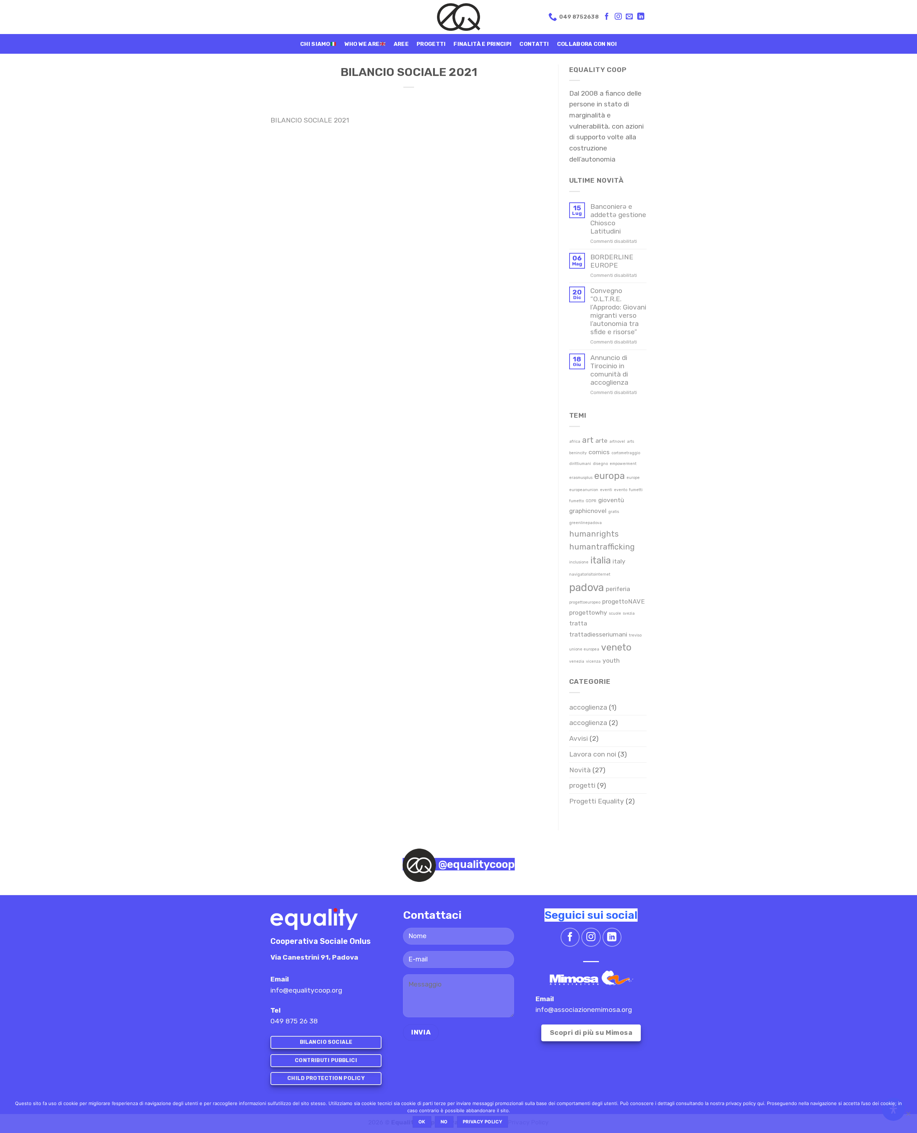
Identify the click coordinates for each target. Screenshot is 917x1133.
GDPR (591, 501)
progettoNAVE (623, 601)
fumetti (636, 490)
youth (611, 660)
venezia (576, 661)
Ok (422, 1121)
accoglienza (588, 707)
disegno (600, 463)
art (588, 440)
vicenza (593, 661)
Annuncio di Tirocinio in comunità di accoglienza (609, 370)
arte (601, 440)
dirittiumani (580, 463)
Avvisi (578, 738)
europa (609, 475)
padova (586, 587)
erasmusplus (580, 477)
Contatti (534, 44)
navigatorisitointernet (589, 574)
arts (630, 441)
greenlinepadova (585, 522)
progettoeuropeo (584, 602)
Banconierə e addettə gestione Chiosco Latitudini (618, 218)
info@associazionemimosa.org (584, 1009)
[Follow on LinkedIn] (640, 17)
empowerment (623, 463)
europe (633, 477)
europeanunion (583, 490)
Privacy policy (482, 1121)
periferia (618, 588)
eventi (606, 490)
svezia (629, 613)
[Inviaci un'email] (629, 17)
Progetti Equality (596, 801)
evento (620, 490)
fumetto (576, 501)
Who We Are (361, 44)
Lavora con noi (592, 754)
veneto (616, 647)
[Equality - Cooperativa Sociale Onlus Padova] (458, 17)
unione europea (584, 649)
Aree (401, 44)
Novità (580, 770)
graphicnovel (587, 510)
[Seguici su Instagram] (618, 17)
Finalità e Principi (482, 44)
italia (600, 560)
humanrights (594, 534)
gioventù (611, 500)
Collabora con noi (587, 44)
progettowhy (588, 612)
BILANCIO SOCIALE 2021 (309, 120)
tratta (578, 623)
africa (574, 441)
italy (619, 561)
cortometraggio (625, 453)
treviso (635, 635)
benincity (578, 453)
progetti (582, 785)
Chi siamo (315, 44)
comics (599, 452)
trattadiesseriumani (598, 634)
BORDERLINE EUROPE (611, 261)
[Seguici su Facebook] (606, 17)
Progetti (431, 44)
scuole (615, 613)
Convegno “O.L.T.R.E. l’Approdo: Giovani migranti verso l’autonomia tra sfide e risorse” (618, 311)
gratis (613, 511)
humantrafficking (602, 547)
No (444, 1121)
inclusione (579, 562)
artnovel (617, 441)
